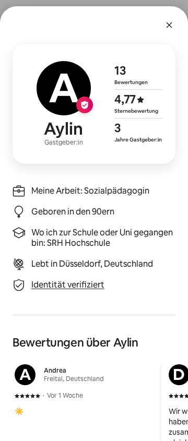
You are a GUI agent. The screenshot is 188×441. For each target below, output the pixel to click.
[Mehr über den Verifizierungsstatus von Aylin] (94, 104)
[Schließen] (169, 25)
